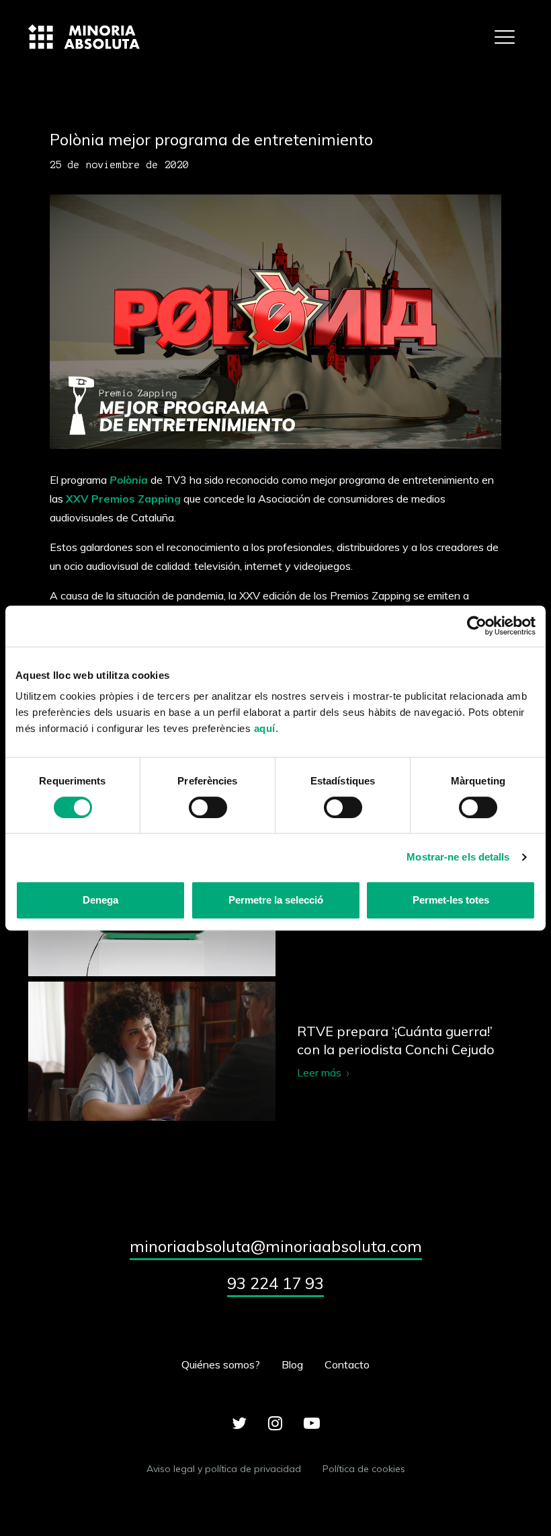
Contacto (347, 1364)
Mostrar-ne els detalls (458, 857)
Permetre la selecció (275, 900)
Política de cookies (364, 1469)
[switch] (208, 807)
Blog (292, 1364)
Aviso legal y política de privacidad (223, 1469)
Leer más (275, 1051)
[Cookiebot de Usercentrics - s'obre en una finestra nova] (477, 626)
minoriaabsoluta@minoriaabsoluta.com (276, 1246)
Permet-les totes (451, 900)
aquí (265, 728)
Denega (100, 900)
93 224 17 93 (275, 1283)
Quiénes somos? (220, 1364)
